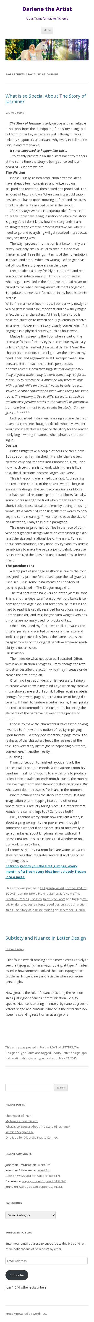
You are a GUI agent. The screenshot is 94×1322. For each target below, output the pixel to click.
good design (55, 904)
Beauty (56, 1053)
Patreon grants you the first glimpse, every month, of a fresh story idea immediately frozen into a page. (45, 871)
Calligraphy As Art (52, 888)
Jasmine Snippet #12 (19, 1132)
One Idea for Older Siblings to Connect (31, 1137)
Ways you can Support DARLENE (39, 1176)
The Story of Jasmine (28, 910)
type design (46, 1058)
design (32, 904)
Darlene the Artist (47, 9)
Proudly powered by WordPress (26, 1314)
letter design (71, 1053)
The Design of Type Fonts (47, 899)
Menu (47, 30)
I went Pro (43, 1165)
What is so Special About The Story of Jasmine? (45, 98)
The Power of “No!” (18, 1116)
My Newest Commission (21, 1121)
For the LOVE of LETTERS (56, 1047)
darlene (20, 904)
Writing (49, 910)
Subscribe (17, 1275)
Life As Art (67, 893)
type (33, 1058)
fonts (41, 904)
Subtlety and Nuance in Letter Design (45, 938)
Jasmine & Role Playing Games (38, 893)
